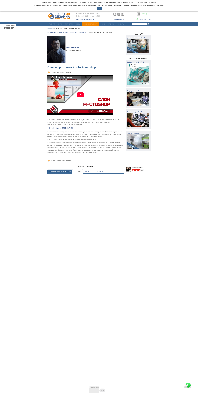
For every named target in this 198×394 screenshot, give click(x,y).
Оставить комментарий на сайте (60, 171)
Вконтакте (99, 171)
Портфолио (69, 24)
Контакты (121, 24)
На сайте (77, 171)
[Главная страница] (59, 19)
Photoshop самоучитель (78, 32)
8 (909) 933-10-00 (144, 19)
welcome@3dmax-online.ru (85, 19)
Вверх (48, 72)
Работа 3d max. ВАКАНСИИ (136, 62)
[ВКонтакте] (92, 390)
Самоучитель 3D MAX (90, 24)
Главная (52, 24)
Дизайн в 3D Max (133, 133)
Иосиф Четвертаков (72, 48)
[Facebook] (96, 390)
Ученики (111, 24)
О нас (60, 24)
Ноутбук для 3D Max (134, 91)
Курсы (78, 24)
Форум (103, 24)
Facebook (88, 171)
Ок (99, 8)
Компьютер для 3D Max (135, 112)
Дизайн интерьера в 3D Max (136, 38)
